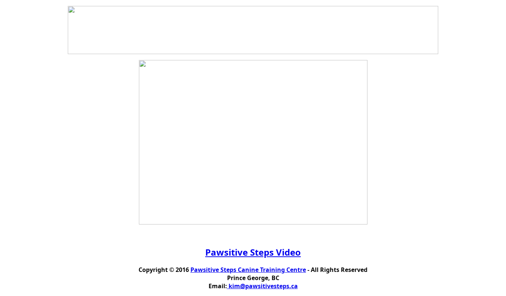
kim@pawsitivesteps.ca (262, 286)
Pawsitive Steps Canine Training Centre (248, 270)
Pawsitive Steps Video (253, 252)
